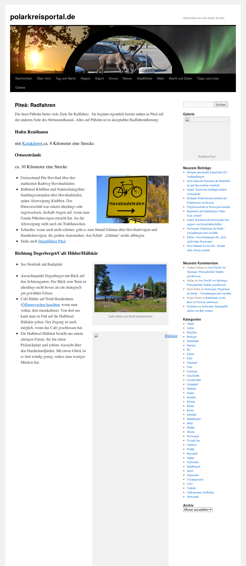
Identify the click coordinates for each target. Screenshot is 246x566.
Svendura (192, 306)
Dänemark (193, 341)
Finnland (192, 362)
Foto (189, 367)
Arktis (190, 328)
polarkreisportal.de (42, 16)
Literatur (192, 414)
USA (190, 483)
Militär (191, 427)
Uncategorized (195, 479)
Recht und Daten (180, 78)
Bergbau (192, 332)
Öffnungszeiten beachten (41, 304)
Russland (192, 453)
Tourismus (193, 475)
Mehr (160, 78)
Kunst (190, 410)
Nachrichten (23, 78)
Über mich (44, 78)
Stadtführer (144, 78)
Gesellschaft (194, 380)
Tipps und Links (208, 78)
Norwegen (193, 436)
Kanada (191, 397)
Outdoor (192, 445)
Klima (190, 406)
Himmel (191, 388)
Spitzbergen (193, 466)
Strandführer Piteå (52, 240)
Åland (190, 323)
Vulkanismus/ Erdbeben (200, 492)
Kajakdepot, (32, 143)
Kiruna (113, 78)
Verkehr (191, 488)
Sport (190, 471)
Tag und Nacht (66, 78)
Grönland (192, 384)
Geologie (192, 371)
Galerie (20, 87)
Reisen (127, 78)
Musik (190, 432)
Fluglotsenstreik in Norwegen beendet (208, 207)
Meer (190, 423)
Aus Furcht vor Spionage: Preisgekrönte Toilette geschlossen (206, 271)
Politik (190, 449)
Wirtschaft (193, 496)
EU (189, 349)
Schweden (193, 462)
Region (85, 78)
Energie (191, 345)
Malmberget (194, 419)
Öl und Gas (193, 440)
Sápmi (99, 78)
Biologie (192, 336)
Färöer (190, 354)
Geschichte (193, 375)
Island (190, 393)
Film (189, 358)
